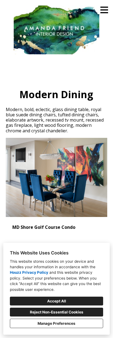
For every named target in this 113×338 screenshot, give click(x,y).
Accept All (56, 301)
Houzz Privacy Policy (29, 272)
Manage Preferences (56, 323)
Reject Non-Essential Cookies (56, 312)
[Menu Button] (104, 9)
